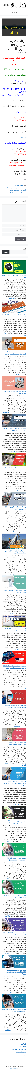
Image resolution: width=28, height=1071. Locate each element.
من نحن (23, 1054)
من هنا (23, 137)
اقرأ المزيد (12, 298)
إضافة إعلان (22, 1046)
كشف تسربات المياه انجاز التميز (15, 192)
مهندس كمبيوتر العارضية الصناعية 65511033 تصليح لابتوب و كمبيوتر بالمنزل (16, 972)
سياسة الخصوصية (21, 1052)
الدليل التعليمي (19, 185)
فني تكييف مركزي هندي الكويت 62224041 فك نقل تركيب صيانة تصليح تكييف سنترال (15, 783)
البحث (24, 249)
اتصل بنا (23, 1044)
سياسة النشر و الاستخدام (19, 1049)
